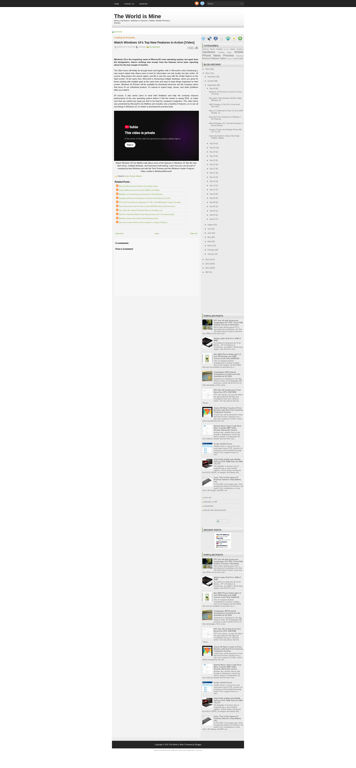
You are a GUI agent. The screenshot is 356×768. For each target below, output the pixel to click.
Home (116, 4)
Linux (229, 52)
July (209, 229)
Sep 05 (213, 206)
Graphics (240, 49)
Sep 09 (213, 198)
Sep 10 (213, 194)
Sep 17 (213, 173)
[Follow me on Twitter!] (202, 5)
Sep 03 (213, 211)
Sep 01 (213, 219)
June (209, 233)
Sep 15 (213, 181)
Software (139, 176)
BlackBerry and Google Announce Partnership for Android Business (141, 194)
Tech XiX (207, 498)
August (210, 225)
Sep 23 (213, 160)
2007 (207, 272)
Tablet (223, 58)
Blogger (198, 745)
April (209, 241)
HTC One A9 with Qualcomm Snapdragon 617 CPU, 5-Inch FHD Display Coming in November (150, 202)
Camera (219, 49)
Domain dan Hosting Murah (215, 510)
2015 (207, 69)
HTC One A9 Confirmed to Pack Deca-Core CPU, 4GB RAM (227, 391)
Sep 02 (213, 215)
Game (232, 49)
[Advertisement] (146, 298)
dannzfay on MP (210, 502)
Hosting (221, 52)
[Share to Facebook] (196, 47)
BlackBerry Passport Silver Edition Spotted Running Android (138, 218)
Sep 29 (213, 143)
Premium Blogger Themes (189, 750)
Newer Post (119, 233)
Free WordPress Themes (164, 750)
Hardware (208, 52)
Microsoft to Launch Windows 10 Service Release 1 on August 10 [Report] (143, 222)
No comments (154, 47)
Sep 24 (213, 156)
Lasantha (180, 750)
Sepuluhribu (208, 506)
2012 (207, 264)
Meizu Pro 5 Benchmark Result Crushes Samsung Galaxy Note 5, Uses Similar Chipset (146, 214)
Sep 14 (213, 185)
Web (241, 59)
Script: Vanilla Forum (223, 444)
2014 (207, 73)
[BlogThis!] (191, 47)
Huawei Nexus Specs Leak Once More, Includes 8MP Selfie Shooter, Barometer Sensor (147, 206)
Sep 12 (213, 190)
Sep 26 (213, 148)
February (211, 250)
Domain (226, 49)
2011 (207, 268)
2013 (207, 260)
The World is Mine (137, 16)
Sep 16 (213, 177)
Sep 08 (213, 202)
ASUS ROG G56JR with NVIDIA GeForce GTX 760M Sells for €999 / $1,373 (228, 461)
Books (212, 49)
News (127, 176)
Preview (132, 176)
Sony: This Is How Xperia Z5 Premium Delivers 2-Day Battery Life (140, 210)
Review (206, 58)
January (210, 254)
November (211, 77)
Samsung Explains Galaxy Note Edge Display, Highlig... (224, 137)
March (210, 246)
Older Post (193, 233)
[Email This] (188, 47)
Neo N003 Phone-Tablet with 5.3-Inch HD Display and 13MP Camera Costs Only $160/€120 (227, 356)
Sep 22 (213, 164)
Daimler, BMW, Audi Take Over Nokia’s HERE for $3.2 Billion (139, 190)
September (212, 85)
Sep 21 (213, 169)
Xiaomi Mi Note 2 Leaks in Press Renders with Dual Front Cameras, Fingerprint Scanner (228, 410)
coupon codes (199, 750)
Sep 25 (213, 152)
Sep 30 (213, 88)
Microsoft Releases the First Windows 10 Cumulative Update (138, 186)
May (209, 237)
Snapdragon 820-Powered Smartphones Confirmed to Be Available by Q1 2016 (144, 198)
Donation (143, 4)
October (210, 81)
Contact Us (129, 4)
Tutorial (236, 58)
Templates (229, 58)
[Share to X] (194, 47)
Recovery (239, 56)
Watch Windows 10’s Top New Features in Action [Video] (154, 42)
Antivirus (205, 49)
